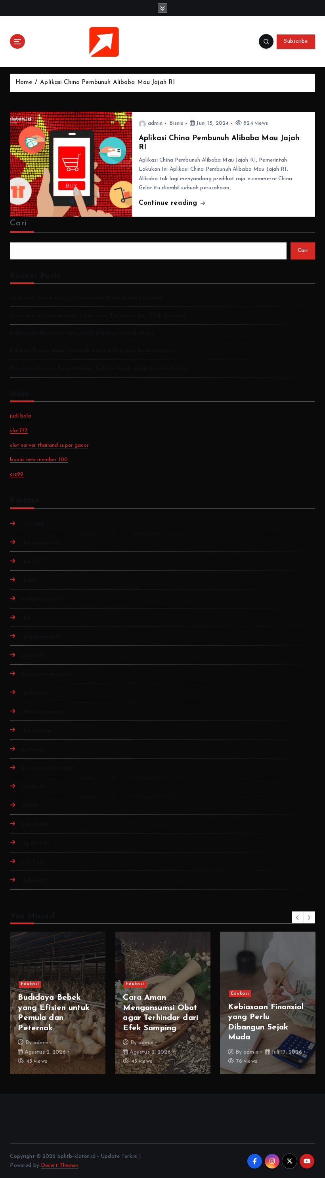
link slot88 (34, 824)
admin (155, 123)
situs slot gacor (41, 712)
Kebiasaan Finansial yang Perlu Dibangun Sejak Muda (82, 333)
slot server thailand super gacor (49, 445)
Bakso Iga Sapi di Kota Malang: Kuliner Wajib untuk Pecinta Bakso (98, 368)
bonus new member (46, 674)
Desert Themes (59, 1165)
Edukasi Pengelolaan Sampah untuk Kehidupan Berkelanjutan (92, 350)
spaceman (34, 693)
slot (26, 618)
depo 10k (32, 655)
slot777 (19, 430)
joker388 (32, 524)
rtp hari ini (35, 843)
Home (23, 83)
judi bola (20, 416)
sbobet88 (33, 880)
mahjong (32, 749)
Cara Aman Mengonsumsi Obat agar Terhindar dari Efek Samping (98, 315)
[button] (298, 917)
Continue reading (169, 203)
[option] (57, 1003)
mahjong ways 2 (42, 599)
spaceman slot (40, 636)
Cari (18, 223)
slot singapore (40, 542)
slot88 (29, 580)
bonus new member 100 (39, 459)
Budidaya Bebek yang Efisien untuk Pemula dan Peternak (86, 298)
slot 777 (31, 561)
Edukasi (30, 984)
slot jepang (36, 730)
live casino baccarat (48, 768)
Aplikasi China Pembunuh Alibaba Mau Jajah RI (107, 83)
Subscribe (296, 41)
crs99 (16, 474)
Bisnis (176, 123)
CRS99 (29, 805)
